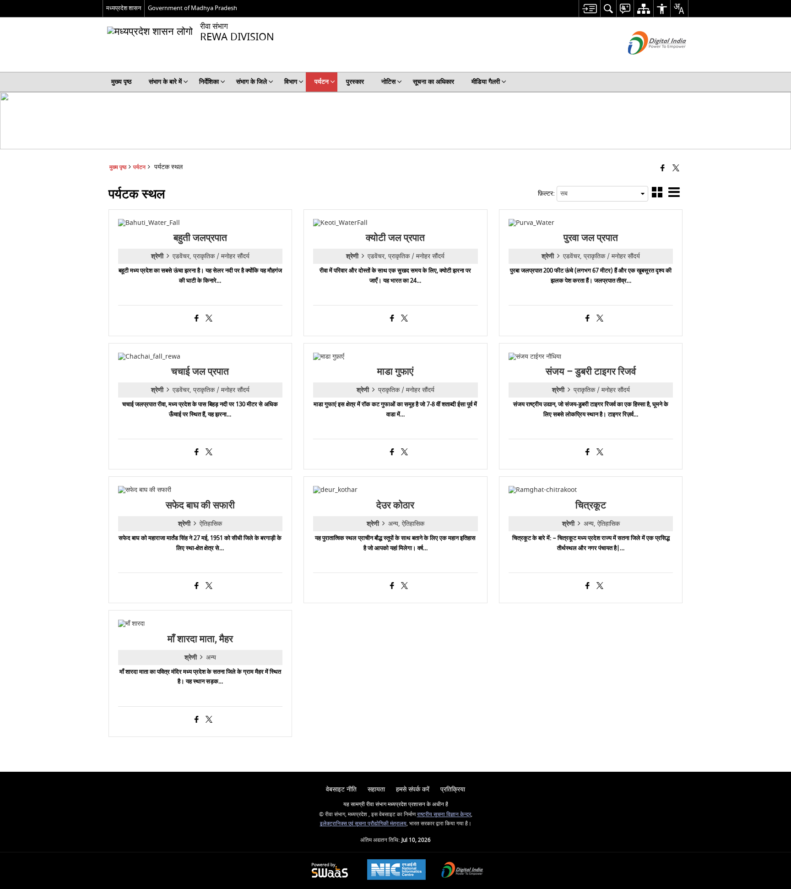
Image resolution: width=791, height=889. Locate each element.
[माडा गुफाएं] (328, 356)
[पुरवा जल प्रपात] (531, 223)
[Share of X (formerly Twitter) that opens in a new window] (676, 169)
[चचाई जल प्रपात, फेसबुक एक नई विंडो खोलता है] (196, 453)
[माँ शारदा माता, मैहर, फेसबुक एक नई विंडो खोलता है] (196, 720)
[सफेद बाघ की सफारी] (144, 490)
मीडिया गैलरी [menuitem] (485, 82)
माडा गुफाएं (395, 371)
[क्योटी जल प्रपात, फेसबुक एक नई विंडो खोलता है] (392, 319)
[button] (657, 194)
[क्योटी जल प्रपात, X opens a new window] (404, 319)
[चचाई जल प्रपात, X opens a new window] (209, 453)
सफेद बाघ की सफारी (200, 505)
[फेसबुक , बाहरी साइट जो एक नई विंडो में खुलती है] (662, 169)
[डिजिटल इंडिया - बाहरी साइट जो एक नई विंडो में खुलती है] (645, 62)
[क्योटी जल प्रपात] (340, 223)
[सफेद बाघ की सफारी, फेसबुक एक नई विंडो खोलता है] (196, 586)
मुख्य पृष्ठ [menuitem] (121, 82)
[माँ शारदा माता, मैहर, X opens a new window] (209, 720)
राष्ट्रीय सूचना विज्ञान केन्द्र (444, 814)
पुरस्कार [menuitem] (355, 82)
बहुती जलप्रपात (200, 237)
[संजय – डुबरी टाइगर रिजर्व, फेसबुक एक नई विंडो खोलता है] (587, 453)
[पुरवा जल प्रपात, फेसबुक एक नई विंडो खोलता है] (587, 319)
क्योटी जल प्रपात (395, 237)
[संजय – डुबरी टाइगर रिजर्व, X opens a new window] (599, 453)
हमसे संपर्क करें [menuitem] (412, 789)
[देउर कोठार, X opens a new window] (404, 586)
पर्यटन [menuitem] (321, 82)
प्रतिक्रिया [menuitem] (452, 789)
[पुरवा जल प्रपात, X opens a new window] (599, 319)
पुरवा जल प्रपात (590, 237)
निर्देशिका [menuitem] (209, 82)
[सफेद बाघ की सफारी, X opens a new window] (209, 586)
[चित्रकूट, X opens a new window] (599, 586)
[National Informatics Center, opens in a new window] (396, 870)
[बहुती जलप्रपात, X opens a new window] (209, 319)
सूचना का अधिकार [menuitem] (433, 82)
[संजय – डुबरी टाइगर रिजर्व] (535, 356)
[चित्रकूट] (543, 490)
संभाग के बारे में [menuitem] (165, 82)
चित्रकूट (590, 505)
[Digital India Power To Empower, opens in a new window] (462, 871)
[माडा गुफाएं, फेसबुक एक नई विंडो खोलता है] (392, 453)
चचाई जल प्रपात (200, 371)
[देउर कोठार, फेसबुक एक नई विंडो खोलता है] (392, 586)
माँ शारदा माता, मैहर (200, 638)
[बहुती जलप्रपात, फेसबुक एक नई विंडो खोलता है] (196, 319)
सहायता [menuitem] (376, 789)
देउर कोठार (395, 505)
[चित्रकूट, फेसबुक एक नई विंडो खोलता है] (587, 586)
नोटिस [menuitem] (388, 82)
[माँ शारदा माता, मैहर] (131, 623)
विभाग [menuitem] (290, 82)
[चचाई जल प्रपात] (149, 356)
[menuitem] (589, 8)
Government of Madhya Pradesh (192, 8)
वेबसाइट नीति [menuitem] (341, 789)
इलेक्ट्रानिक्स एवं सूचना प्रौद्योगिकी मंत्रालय (363, 824)
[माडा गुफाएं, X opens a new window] (404, 453)
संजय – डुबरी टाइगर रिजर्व (591, 371)
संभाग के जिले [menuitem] (251, 82)
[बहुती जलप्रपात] (149, 223)
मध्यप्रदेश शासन (123, 8)
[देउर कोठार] (335, 490)
